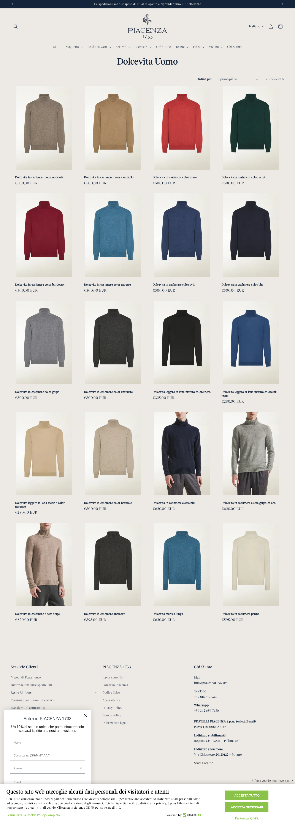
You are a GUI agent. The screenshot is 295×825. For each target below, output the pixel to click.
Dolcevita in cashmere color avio (174, 284)
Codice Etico (111, 692)
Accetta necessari (247, 807)
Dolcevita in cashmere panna (240, 614)
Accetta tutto (247, 795)
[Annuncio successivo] (282, 4)
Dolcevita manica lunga (168, 614)
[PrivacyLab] (191, 815)
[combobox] (46, 768)
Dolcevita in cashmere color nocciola (39, 177)
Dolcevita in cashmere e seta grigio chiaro (249, 503)
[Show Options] (81, 768)
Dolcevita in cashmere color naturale (108, 503)
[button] (15, 26)
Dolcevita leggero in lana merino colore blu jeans (250, 393)
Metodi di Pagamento (26, 677)
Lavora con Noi (113, 677)
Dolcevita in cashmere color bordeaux (40, 284)
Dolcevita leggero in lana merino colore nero (182, 392)
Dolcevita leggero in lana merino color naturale (40, 504)
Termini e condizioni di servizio (33, 700)
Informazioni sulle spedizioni (31, 685)
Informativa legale (115, 723)
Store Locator (203, 763)
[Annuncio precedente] (12, 4)
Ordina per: (204, 79)
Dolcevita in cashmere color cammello (109, 177)
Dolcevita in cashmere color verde (244, 177)
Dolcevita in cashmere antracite (104, 614)
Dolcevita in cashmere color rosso (175, 177)
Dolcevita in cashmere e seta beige (37, 614)
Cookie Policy (112, 715)
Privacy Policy (112, 708)
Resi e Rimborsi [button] (22, 692)
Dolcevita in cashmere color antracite (108, 392)
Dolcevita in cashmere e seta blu (174, 503)
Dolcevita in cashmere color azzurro (107, 284)
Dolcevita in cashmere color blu (242, 284)
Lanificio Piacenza (115, 685)
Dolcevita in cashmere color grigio (37, 392)
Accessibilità (112, 700)
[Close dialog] (85, 715)
